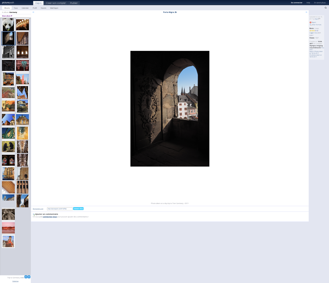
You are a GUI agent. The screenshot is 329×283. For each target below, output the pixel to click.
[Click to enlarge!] (170, 109)
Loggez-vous (313, 33)
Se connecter (296, 2)
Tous (16, 8)
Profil (35, 8)
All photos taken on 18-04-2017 (315, 56)
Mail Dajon (54, 8)
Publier (74, 2)
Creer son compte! (56, 2)
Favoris (43, 8)
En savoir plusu (320, 2)
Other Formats (316, 25)
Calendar (25, 8)
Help (308, 2)
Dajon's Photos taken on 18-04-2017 (316, 52)
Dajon (38, 2)
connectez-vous (50, 217)
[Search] (326, 8)
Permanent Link (38, 209)
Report (314, 22)
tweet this (78, 208)
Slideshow (15, 281)
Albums (7, 8)
